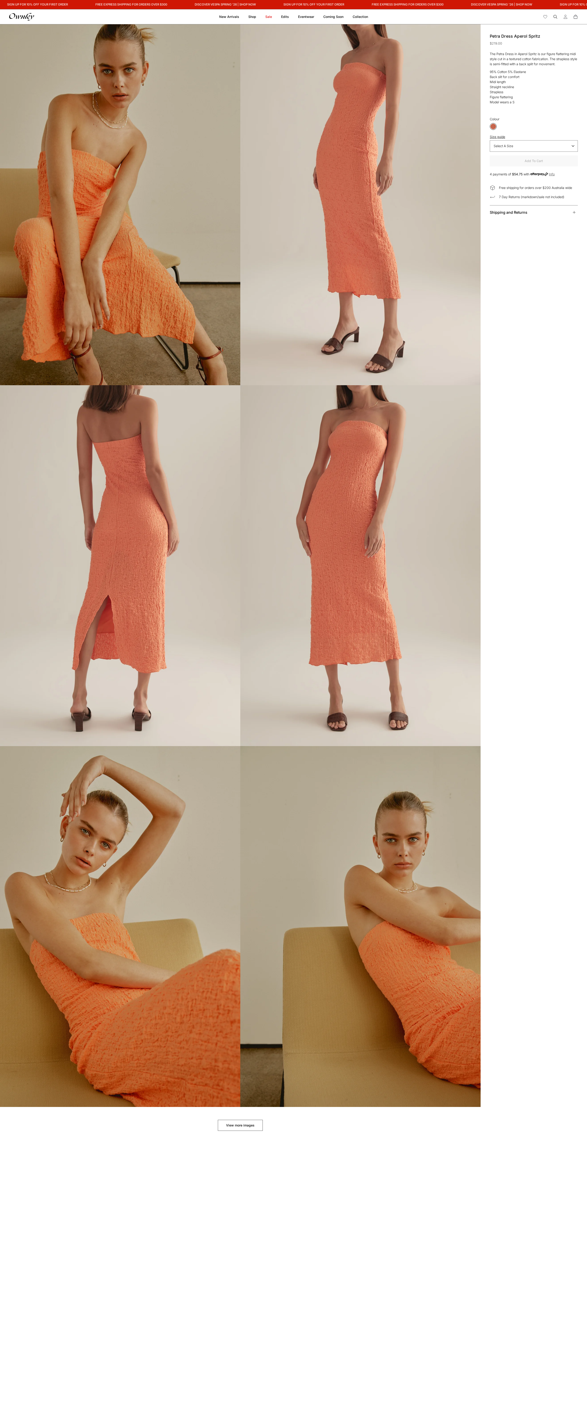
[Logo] (21, 16)
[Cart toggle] (575, 16)
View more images (240, 1125)
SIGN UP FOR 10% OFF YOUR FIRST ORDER (286, 4)
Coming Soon (333, 17)
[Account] (565, 16)
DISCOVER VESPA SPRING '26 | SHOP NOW (197, 4)
